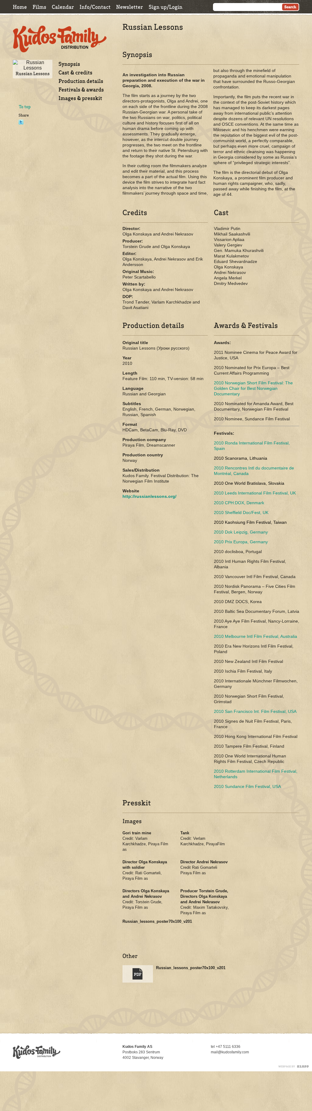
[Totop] (25, 106)
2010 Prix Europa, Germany (241, 541)
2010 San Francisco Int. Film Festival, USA (255, 711)
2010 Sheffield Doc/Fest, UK (241, 512)
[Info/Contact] (95, 6)
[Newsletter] (129, 6)
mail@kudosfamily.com (230, 1052)
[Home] (20, 6)
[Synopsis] (69, 64)
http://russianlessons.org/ (149, 496)
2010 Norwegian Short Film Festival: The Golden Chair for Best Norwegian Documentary (253, 388)
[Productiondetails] (80, 81)
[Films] (39, 6)
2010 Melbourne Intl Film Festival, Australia (255, 636)
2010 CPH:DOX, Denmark (239, 502)
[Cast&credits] (75, 72)
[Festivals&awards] (81, 89)
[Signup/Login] (166, 6)
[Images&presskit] (80, 98)
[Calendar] (63, 6)
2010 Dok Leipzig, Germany (241, 532)
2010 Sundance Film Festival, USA (247, 786)
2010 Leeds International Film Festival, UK (255, 493)
